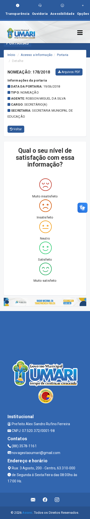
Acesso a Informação (36, 55)
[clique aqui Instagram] (57, 499)
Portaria (62, 55)
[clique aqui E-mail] (33, 499)
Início (12, 55)
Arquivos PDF (70, 72)
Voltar (17, 129)
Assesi (27, 512)
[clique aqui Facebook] (45, 499)
